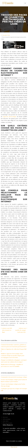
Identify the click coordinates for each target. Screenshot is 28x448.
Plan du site (14, 447)
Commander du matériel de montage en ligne (14, 377)
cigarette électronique (9, 116)
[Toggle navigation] (25, 3)
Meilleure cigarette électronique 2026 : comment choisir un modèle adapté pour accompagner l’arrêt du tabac (12, 355)
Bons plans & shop (6, 35)
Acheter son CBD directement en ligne (7, 330)
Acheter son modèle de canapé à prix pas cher (20, 330)
